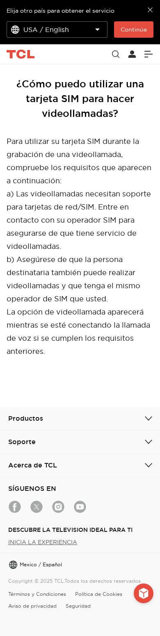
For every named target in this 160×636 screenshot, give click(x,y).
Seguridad (78, 606)
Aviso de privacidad (32, 606)
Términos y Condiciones (37, 594)
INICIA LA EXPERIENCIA (42, 542)
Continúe (134, 29)
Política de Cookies (98, 594)
